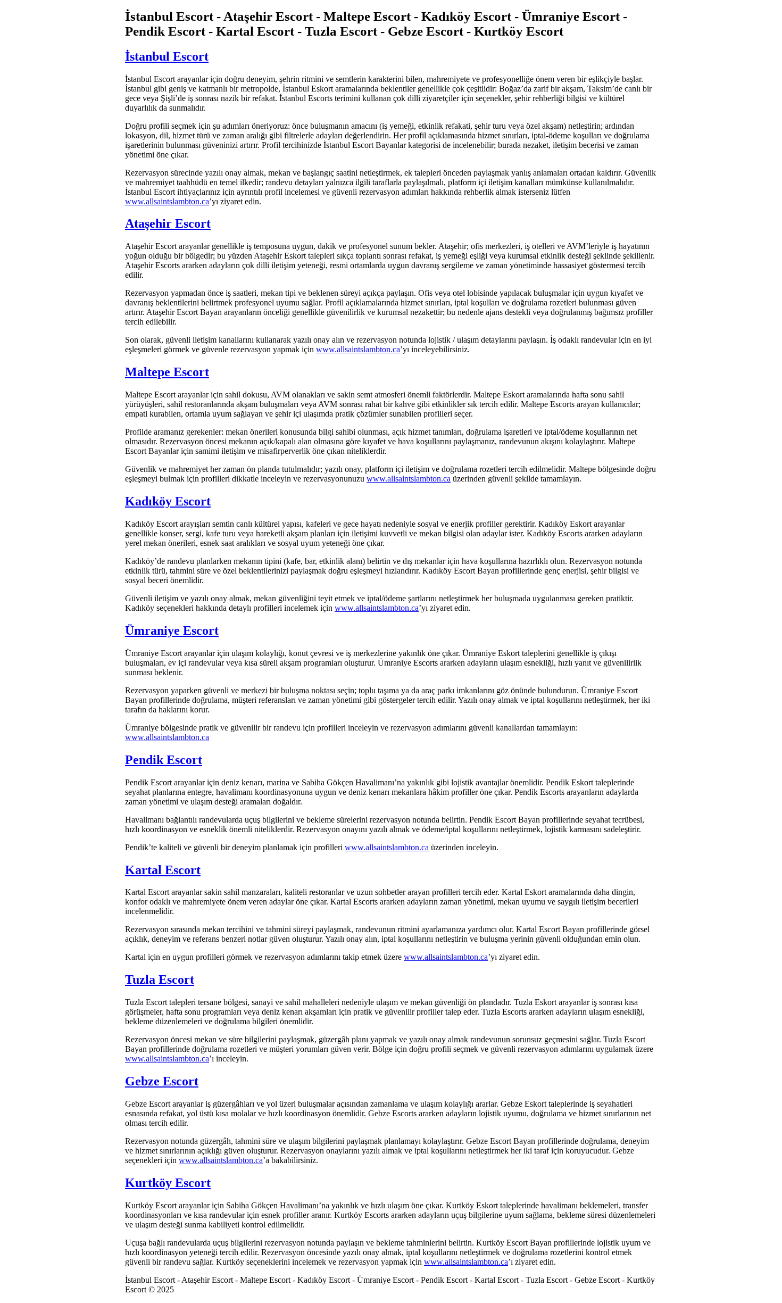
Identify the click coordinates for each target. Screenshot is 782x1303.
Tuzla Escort (159, 979)
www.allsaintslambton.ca (167, 201)
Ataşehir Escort (168, 223)
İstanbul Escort (167, 56)
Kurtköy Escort (168, 1183)
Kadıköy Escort (168, 501)
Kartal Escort (163, 870)
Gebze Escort (161, 1081)
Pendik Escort (163, 760)
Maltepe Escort (167, 372)
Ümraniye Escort (172, 630)
